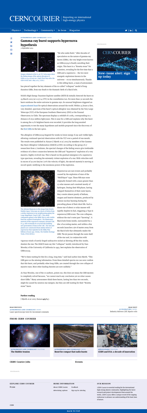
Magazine (74, 30)
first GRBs (27, 129)
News (50, 37)
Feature (41, 349)
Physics (16, 30)
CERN (12, 405)
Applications (104, 349)
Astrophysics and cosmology (33, 37)
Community (47, 30)
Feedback (74, 387)
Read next (133, 307)
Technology (30, 30)
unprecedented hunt (29, 105)
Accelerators (125, 309)
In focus (62, 30)
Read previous (16, 307)
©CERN (12, 387)
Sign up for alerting (78, 390)
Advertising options (60, 390)
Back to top (73, 411)
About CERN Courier (60, 387)
